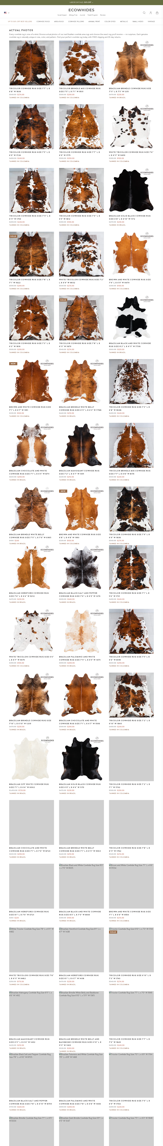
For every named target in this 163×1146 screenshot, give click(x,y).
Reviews (102, 15)
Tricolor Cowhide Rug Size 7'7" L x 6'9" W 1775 (79, 154)
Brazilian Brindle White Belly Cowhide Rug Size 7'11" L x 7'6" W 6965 (30, 536)
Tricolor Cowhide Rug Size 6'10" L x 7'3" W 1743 (130, 977)
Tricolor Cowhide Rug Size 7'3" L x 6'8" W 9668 (129, 408)
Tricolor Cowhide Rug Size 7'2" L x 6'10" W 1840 (129, 722)
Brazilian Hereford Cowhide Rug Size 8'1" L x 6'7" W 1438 (79, 977)
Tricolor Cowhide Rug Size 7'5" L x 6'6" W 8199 (129, 658)
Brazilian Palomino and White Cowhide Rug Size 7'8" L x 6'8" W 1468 (80, 1102)
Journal (82, 15)
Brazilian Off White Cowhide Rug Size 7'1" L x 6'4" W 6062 (29, 786)
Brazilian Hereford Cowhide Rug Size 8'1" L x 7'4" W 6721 (29, 913)
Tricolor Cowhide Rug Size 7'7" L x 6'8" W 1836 (29, 90)
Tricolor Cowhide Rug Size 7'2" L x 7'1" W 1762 (129, 786)
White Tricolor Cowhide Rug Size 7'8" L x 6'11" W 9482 (31, 977)
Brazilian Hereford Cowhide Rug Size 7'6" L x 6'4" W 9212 (29, 595)
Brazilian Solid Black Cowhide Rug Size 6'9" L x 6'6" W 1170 (80, 786)
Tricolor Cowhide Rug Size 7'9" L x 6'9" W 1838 (129, 536)
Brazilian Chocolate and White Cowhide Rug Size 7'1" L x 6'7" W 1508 (79, 722)
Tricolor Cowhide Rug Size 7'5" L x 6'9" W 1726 (29, 154)
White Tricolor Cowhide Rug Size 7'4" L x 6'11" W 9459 (131, 154)
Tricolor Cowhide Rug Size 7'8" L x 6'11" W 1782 (129, 849)
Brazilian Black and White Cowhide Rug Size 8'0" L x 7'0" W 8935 (80, 913)
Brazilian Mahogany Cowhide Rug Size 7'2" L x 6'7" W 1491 (79, 472)
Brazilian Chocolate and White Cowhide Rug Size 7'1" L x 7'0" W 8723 (30, 849)
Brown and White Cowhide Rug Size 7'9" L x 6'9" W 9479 (130, 281)
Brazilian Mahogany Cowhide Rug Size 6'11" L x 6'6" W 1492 (29, 1041)
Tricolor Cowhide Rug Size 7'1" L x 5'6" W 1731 (129, 595)
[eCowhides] (81, 10)
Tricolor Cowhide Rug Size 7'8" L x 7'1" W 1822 (29, 281)
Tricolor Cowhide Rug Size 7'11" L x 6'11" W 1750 (30, 217)
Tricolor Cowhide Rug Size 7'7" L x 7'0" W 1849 (129, 1041)
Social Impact (62, 15)
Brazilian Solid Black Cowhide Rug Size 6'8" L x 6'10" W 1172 (130, 217)
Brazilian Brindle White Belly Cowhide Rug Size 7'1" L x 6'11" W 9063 (80, 849)
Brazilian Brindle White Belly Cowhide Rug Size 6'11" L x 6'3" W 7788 (80, 408)
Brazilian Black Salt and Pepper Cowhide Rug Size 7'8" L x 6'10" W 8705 (30, 1102)
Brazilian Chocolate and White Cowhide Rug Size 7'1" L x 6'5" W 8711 (29, 472)
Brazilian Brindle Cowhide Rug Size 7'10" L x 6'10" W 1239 (30, 722)
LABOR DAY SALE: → (81, 2)
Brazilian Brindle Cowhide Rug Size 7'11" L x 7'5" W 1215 (130, 90)
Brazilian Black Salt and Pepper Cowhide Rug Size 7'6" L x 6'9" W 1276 (80, 595)
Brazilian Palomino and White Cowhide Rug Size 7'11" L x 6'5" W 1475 (79, 658)
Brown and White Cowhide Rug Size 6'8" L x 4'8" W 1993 (80, 536)
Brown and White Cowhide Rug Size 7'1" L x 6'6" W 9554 (130, 913)
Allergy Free (73, 15)
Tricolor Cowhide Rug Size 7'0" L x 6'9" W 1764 (129, 1102)
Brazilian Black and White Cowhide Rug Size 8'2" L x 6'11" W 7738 (130, 345)
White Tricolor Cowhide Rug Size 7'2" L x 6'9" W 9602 (81, 281)
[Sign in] (150, 12)
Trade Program (92, 15)
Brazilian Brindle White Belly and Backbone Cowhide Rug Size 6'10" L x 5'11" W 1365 (80, 1042)
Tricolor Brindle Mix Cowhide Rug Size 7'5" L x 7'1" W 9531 (80, 90)
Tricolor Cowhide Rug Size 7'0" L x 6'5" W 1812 (79, 217)
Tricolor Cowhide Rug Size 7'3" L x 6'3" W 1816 (29, 345)
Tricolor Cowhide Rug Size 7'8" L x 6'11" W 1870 (79, 345)
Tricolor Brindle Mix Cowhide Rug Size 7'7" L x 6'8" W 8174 (130, 472)
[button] (157, 12)
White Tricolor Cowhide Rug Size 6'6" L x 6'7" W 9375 (31, 658)
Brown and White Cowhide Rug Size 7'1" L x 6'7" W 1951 (30, 408)
